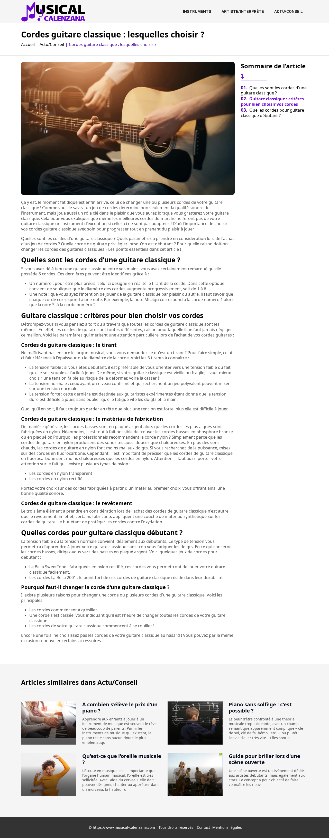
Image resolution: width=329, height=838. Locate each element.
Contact (203, 827)
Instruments (197, 11)
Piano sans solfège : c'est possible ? (260, 707)
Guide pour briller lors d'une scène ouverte (264, 759)
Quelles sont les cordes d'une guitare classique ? (274, 90)
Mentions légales (227, 827)
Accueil (28, 44)
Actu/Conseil (288, 11)
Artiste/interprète (243, 11)
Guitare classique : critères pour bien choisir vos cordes (272, 101)
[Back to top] (314, 823)
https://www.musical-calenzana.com (124, 827)
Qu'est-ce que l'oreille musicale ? (121, 759)
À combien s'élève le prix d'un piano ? (120, 707)
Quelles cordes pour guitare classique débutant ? (272, 112)
